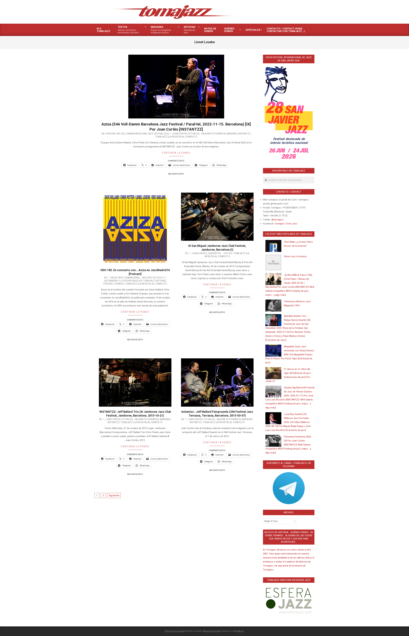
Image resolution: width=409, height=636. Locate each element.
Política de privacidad (174, 630)
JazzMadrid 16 (112, 280)
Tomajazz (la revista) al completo (176, 136)
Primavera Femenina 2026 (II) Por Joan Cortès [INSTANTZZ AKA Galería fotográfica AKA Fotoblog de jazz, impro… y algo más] (288, 444)
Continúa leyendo (176, 153)
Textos (227, 253)
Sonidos (119, 283)
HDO (144, 277)
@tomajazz (277, 219)
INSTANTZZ (244, 133)
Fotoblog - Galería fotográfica (207, 133)
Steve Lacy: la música (295, 256)
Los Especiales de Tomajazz (138, 280)
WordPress (239, 630)
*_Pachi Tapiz (116, 277)
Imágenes (232, 133)
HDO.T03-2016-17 (156, 277)
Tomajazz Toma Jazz (285, 223)
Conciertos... (215, 253)
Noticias (161, 280)
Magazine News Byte (212, 630)
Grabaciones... (133, 277)
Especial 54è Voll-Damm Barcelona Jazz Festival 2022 (137, 133)
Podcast (108, 283)
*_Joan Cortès (178, 133)
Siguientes (114, 495)
